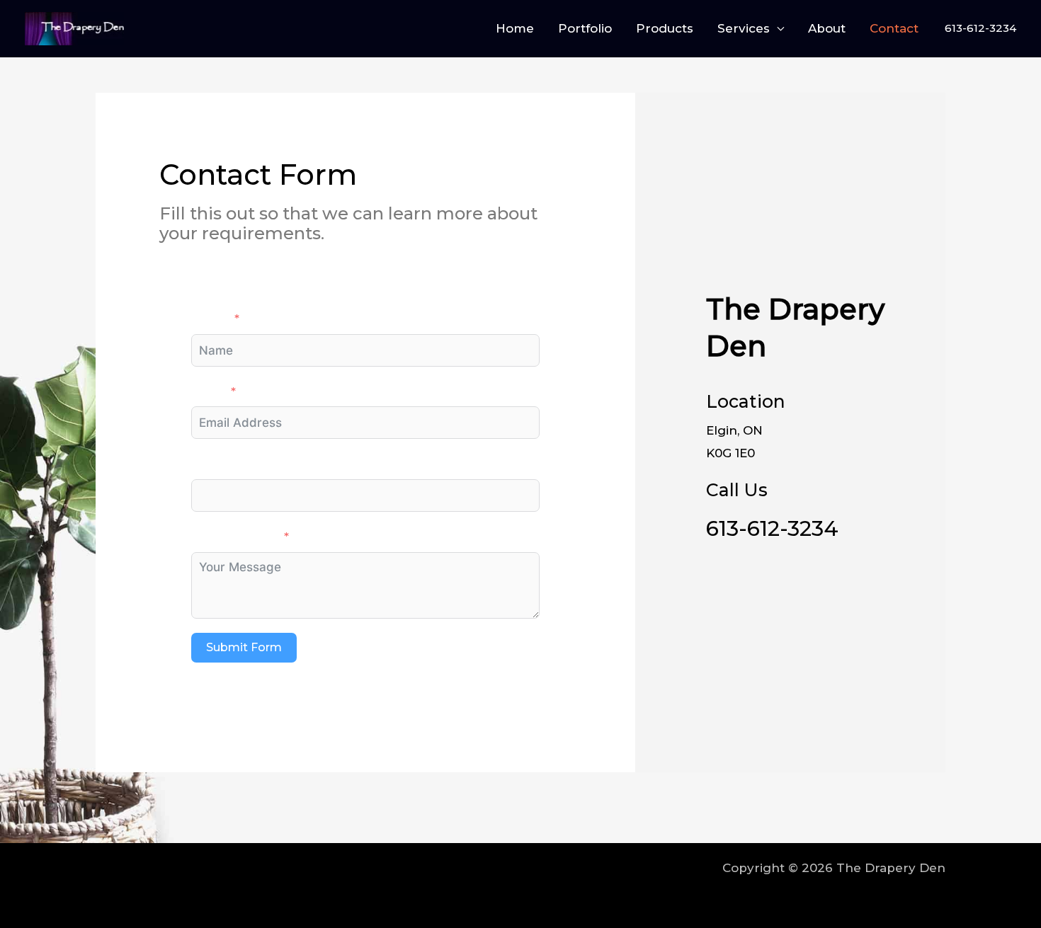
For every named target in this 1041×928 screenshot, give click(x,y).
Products (664, 28)
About (827, 28)
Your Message (234, 536)
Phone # (218, 464)
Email (208, 391)
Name (210, 318)
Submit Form (244, 647)
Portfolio (585, 28)
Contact (894, 28)
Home (515, 28)
